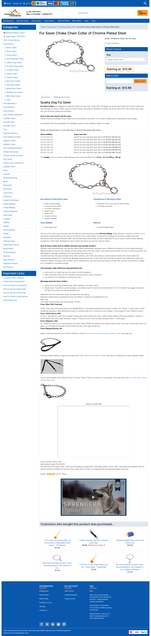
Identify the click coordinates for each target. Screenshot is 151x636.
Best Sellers (76, 21)
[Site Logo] (12, 13)
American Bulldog (10, 178)
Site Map (42, 606)
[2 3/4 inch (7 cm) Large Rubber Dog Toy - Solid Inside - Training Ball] (93, 559)
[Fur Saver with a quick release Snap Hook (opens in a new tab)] (53, 391)
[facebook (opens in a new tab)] (41, 624)
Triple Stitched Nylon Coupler (95, 355)
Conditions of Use (45, 602)
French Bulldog (9, 207)
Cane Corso (8, 193)
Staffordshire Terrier (11, 245)
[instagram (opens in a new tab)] (64, 624)
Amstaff (6, 174)
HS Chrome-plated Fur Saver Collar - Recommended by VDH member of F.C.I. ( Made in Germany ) (130, 567)
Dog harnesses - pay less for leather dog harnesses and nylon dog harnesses (100, 616)
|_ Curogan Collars (11, 70)
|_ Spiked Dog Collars (12, 88)
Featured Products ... (11, 263)
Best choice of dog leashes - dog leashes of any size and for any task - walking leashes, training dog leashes (100, 598)
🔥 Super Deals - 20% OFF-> (14, 36)
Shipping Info (43, 591)
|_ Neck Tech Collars (11, 81)
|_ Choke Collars (10, 74)
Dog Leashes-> (9, 111)
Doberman (7, 196)
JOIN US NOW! (63, 21)
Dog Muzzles (8, 21)
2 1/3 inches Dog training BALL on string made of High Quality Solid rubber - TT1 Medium (57, 542)
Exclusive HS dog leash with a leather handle (103, 333)
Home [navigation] (43, 27)
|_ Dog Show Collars (11, 85)
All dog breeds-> (9, 252)
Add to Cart (140, 81)
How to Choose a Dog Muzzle (15, 285)
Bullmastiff (7, 185)
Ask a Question (112, 43)
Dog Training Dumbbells (12, 148)
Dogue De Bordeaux (11, 200)
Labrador (6, 219)
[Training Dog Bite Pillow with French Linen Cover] (130, 534)
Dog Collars (36, 21)
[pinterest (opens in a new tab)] (53, 624)
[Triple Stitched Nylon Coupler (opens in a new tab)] (51, 366)
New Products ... (9, 260)
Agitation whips (9, 141)
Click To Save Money (11, 40)
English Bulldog (9, 204)
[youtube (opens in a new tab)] (58, 624)
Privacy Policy (44, 595)
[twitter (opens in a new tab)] (47, 624)
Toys (5, 129)
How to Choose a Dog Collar (14, 293)
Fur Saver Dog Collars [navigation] (67, 27)
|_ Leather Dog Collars (12, 62)
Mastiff (6, 226)
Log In (27, 3)
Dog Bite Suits (8, 122)
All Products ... (9, 267)
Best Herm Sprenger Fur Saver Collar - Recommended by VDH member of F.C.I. (57, 565)
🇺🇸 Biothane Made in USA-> (14, 33)
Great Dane (7, 215)
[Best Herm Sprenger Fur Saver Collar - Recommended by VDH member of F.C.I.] (57, 558)
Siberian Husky (9, 241)
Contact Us (17, 3)
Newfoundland (9, 230)
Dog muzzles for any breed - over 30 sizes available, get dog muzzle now (101, 607)
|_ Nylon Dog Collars (12, 96)
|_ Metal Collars (10, 47)
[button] (145, 3)
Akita (5, 170)
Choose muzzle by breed (13, 155)
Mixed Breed (8, 248)
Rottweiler (7, 237)
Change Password (71, 595)
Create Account (70, 598)
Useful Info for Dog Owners (14, 281)
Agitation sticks (9, 144)
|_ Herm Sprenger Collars (13, 59)
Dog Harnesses (22, 21)
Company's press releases (13, 278)
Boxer (5, 181)
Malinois (6, 222)
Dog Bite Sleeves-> (10, 133)
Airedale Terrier (9, 167)
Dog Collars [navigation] (52, 27)
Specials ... (7, 256)
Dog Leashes (49, 21)
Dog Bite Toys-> (9, 126)
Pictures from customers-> (13, 163)
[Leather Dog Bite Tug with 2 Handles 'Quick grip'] (93, 534)
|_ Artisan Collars (10, 77)
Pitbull (5, 234)
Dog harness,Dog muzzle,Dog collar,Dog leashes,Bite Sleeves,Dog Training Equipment (37, 630)
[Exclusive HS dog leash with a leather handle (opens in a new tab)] (50, 344)
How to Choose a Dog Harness (15, 296)
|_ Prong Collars (10, 55)
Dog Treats (7, 159)
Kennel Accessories (10, 152)
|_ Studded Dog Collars (13, 92)
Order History (69, 591)
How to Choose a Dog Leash (14, 289)
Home (8, 3)
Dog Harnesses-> (10, 103)
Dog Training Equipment (12, 115)
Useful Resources (10, 300)
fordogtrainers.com (20, 633)
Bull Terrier (7, 189)
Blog (86, 21)
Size (109, 55)
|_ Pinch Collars (9, 51)
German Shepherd (10, 211)
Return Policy (43, 598)
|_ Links (6, 100)
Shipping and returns (61, 97)
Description (45, 97)
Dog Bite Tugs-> (9, 118)
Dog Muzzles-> (9, 107)
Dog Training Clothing (11, 137)
